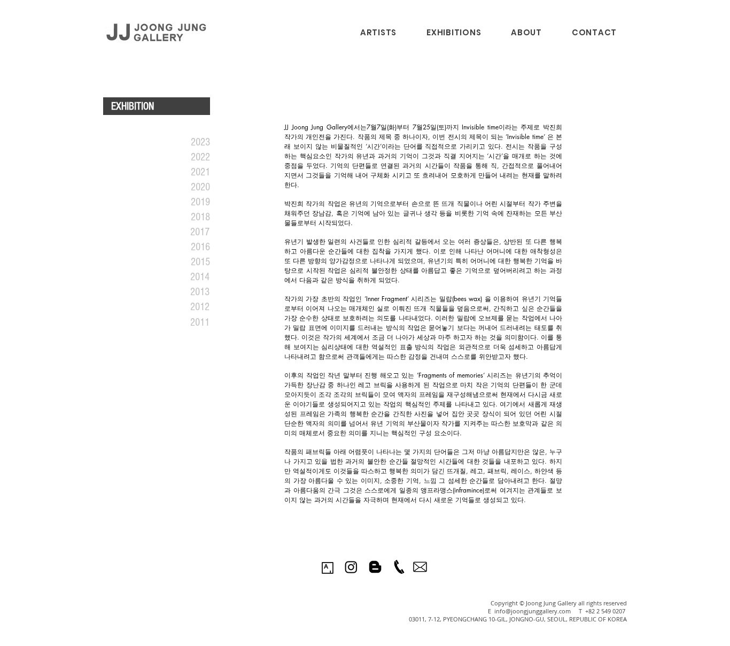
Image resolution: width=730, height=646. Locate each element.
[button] (454, 32)
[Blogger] (375, 567)
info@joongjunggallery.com (532, 611)
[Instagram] (351, 567)
